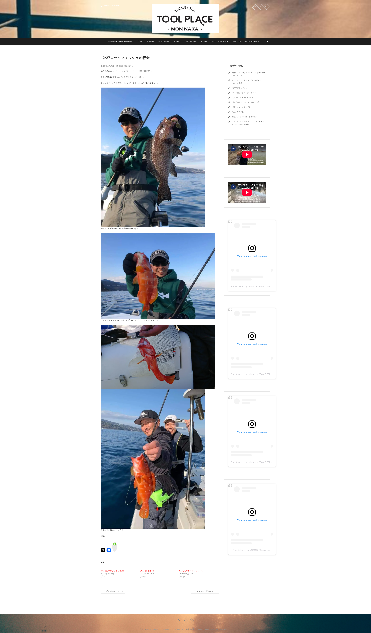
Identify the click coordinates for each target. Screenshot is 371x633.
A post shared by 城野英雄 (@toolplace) (252, 550)
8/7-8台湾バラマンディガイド (243, 93)
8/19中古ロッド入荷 (239, 88)
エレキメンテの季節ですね (205, 591)
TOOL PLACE (108, 66)
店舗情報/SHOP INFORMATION (120, 41)
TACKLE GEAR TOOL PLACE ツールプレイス (165, 629)
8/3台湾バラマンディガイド (242, 97)
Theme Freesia (202, 629)
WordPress (226, 629)
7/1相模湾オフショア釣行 (112, 570)
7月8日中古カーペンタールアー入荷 (245, 102)
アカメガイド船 (237, 112)
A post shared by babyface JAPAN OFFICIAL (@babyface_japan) (262, 286)
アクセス (177, 41)
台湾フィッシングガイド (241, 107)
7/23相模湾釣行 (147, 570)
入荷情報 (150, 41)
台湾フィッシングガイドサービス (246, 41)
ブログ (139, 41)
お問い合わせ (191, 41)
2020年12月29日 (125, 66)
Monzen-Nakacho (111, 6)
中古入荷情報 (164, 41)
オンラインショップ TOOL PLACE (214, 41)
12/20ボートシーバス (112, 591)
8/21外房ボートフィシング (191, 570)
